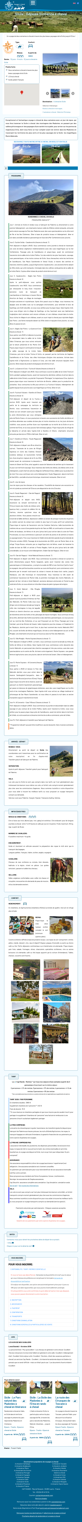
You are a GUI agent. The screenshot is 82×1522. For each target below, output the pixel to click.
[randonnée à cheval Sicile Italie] (26, 153)
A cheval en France (22, 1486)
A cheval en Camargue (22, 1464)
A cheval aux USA (59, 1477)
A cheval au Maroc (22, 1468)
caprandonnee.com (58, 1502)
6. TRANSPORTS (16, 1316)
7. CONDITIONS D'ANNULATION (21, 1320)
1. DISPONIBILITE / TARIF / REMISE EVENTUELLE (28, 1269)
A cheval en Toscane (59, 1464)
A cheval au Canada (22, 1477)
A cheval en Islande (59, 1479)
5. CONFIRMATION (16, 1312)
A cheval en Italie (22, 1479)
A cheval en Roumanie (59, 1470)
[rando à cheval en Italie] (55, 153)
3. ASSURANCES (16, 1304)
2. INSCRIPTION (15, 1300)
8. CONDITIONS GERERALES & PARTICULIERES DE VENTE (31, 1324)
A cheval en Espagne (22, 1475)
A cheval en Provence (22, 1484)
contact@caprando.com (44, 1495)
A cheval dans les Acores (22, 1470)
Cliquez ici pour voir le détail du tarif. (20, 1246)
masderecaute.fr (56, 1505)
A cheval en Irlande (59, 1468)
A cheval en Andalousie (23, 1466)
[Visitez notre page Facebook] (78, 3)
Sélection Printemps (64, 112)
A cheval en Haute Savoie (59, 1484)
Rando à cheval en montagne (52, 108)
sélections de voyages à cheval (55, 1513)
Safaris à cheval (59, 1473)
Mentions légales (41, 1498)
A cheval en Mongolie (59, 1482)
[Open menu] (33, 2)
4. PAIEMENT (15, 1308)
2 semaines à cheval (49, 112)
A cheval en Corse (59, 1475)
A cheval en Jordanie (59, 1466)
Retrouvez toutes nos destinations (29, 1513)
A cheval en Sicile (59, 101)
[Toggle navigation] (6, 168)
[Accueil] (15, 5)
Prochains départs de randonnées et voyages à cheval (41, 1516)
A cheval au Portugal (23, 1473)
